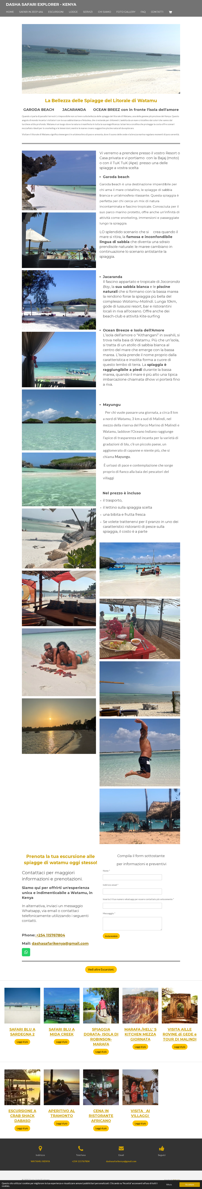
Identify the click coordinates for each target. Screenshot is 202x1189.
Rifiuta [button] (169, 1184)
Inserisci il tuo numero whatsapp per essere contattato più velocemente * (138, 899)
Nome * (106, 870)
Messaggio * (109, 913)
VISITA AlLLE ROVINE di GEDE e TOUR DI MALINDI (180, 1034)
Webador (176, 1180)
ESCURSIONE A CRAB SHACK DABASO (22, 1116)
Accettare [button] (189, 1184)
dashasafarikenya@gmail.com (60, 943)
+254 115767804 (50, 935)
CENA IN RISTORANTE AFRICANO (101, 1116)
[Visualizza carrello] (170, 12)
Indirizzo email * (110, 885)
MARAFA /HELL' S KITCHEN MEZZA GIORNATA (140, 1034)
